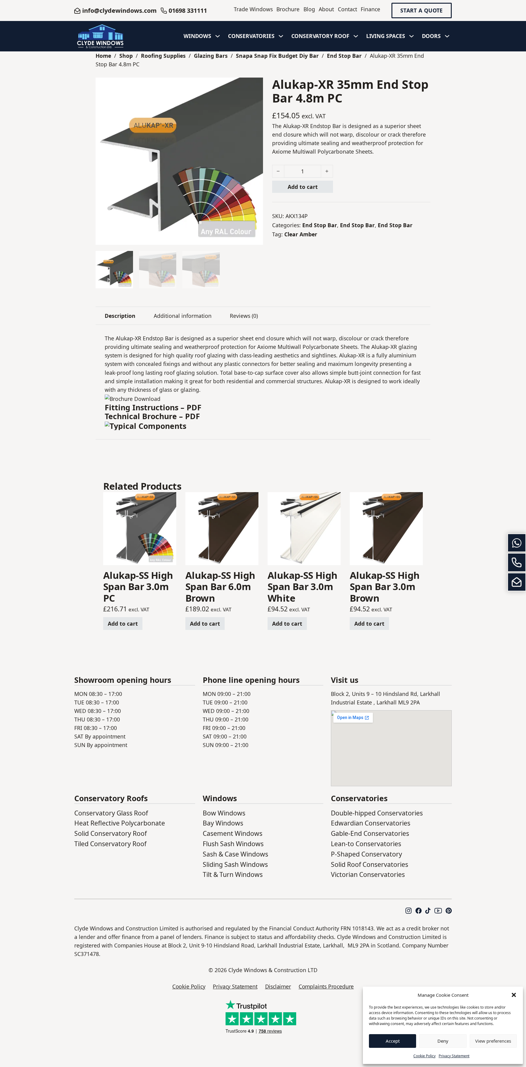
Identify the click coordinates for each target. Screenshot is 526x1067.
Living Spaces (385, 36)
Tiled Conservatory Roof (110, 843)
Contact (347, 9)
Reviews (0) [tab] (244, 315)
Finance (370, 9)
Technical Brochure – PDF (152, 416)
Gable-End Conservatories (370, 833)
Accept (393, 1041)
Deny (442, 1041)
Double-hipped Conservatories (377, 812)
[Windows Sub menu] (217, 36)
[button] (514, 995)
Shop (126, 55)
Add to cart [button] (123, 623)
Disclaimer (278, 986)
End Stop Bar (344, 55)
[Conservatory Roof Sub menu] (355, 36)
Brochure (288, 9)
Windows (197, 36)
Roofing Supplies (163, 55)
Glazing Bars (211, 55)
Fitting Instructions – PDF (153, 407)
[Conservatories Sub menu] (281, 36)
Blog (309, 9)
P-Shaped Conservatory (366, 854)
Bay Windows (223, 822)
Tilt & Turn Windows (233, 874)
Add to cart (303, 186)
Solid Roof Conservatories (369, 864)
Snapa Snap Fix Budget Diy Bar (277, 55)
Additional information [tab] (183, 315)
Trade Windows (253, 9)
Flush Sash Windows (233, 843)
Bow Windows (224, 812)
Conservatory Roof (320, 36)
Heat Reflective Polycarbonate (119, 822)
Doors (431, 36)
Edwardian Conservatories (370, 822)
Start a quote (421, 10)
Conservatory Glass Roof (111, 812)
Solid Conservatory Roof (110, 833)
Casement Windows (232, 833)
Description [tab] (120, 315)
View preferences (493, 1041)
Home (103, 55)
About (326, 9)
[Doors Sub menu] (447, 36)
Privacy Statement (454, 1055)
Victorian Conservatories (368, 874)
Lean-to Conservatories (366, 843)
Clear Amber (300, 234)
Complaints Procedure (326, 986)
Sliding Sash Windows (235, 864)
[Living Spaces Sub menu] (411, 36)
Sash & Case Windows (235, 854)
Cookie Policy (424, 1055)
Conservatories (251, 36)
